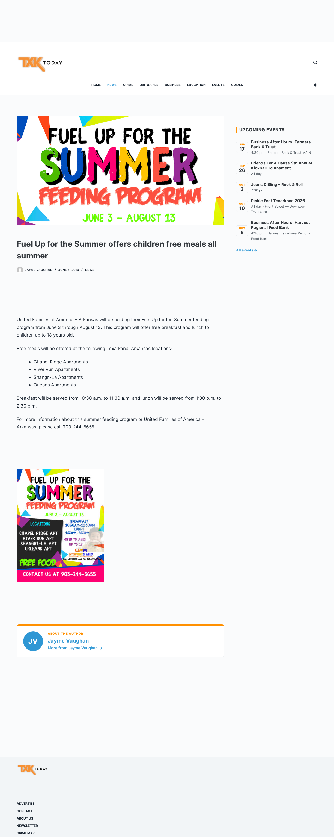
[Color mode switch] (315, 85)
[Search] (315, 62)
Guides (237, 85)
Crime (128, 85)
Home (96, 85)
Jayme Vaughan (68, 641)
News (112, 85)
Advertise (25, 803)
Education (196, 85)
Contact (24, 811)
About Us (25, 818)
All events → (246, 250)
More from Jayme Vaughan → (75, 648)
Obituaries (149, 85)
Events (218, 85)
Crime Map (26, 833)
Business (173, 85)
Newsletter (27, 826)
